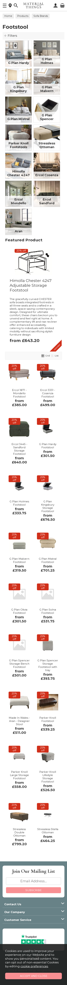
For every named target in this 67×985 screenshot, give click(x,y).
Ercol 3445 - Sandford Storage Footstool (19, 449)
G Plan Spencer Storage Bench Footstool (19, 664)
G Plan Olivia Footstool (19, 611)
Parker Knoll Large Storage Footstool (19, 775)
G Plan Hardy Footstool (47, 446)
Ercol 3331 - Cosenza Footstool (47, 393)
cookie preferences (34, 966)
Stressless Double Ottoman (19, 832)
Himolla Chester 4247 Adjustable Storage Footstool (31, 285)
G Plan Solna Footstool (48, 611)
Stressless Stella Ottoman (47, 831)
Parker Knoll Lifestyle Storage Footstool (47, 776)
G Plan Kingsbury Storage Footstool (47, 506)
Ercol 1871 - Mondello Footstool (19, 393)
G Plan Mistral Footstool (48, 560)
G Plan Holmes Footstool (19, 503)
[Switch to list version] (52, 355)
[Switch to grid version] (42, 355)
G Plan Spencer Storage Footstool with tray (47, 665)
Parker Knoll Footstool (47, 719)
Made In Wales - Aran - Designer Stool (19, 721)
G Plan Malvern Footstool (19, 560)
